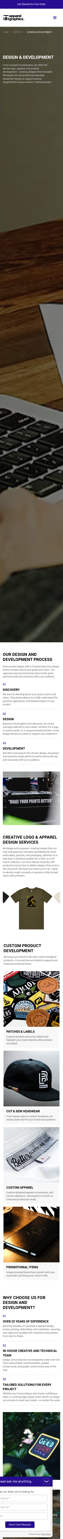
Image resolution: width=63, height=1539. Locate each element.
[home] (14, 17)
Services (18, 32)
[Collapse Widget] (46, 1481)
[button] (54, 17)
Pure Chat (46, 1534)
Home (6, 32)
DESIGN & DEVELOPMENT (39, 32)
